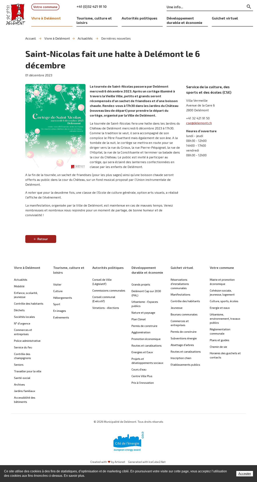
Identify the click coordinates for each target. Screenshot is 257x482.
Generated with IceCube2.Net (147, 462)
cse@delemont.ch (199, 123)
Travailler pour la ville (27, 371)
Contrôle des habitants (28, 303)
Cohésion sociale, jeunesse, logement (222, 292)
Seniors (18, 364)
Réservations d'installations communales (180, 284)
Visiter (57, 284)
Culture (58, 291)
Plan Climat (139, 319)
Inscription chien (181, 358)
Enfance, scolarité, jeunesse (26, 295)
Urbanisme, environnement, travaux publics (225, 318)
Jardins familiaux (24, 391)
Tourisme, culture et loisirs (94, 20)
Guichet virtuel (225, 18)
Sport (56, 304)
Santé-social (22, 378)
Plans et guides (219, 340)
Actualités (85, 38)
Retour (42, 239)
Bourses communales (184, 314)
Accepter (244, 473)
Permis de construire (144, 325)
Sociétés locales (24, 316)
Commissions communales (108, 290)
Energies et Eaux (142, 352)
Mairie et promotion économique (222, 282)
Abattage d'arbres (182, 345)
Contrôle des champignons (22, 356)
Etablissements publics (185, 364)
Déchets (19, 310)
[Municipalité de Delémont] (15, 14)
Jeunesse (177, 307)
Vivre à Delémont (46, 18)
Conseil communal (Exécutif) (103, 299)
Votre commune (45, 7)
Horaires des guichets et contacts (225, 355)
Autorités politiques (139, 18)
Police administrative (27, 340)
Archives (19, 384)
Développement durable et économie (184, 20)
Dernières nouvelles (116, 38)
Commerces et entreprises (23, 332)
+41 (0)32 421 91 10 (91, 6)
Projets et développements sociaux (147, 361)
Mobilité (19, 286)
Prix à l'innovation (143, 382)
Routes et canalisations (147, 345)
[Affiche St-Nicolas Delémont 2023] (55, 126)
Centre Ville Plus (142, 376)
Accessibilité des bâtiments (24, 399)
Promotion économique (146, 339)
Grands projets (141, 284)
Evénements (61, 317)
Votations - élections (105, 307)
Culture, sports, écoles (224, 301)
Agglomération (141, 332)
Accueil (30, 38)
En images (59, 310)
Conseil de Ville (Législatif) (102, 282)
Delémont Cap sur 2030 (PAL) (146, 293)
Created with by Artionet (107, 462)
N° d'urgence (22, 323)
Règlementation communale (220, 331)
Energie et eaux (220, 307)
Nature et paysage (143, 312)
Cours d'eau (139, 369)
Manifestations (180, 294)
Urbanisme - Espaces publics (145, 304)
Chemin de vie (218, 346)
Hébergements (62, 297)
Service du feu (23, 347)
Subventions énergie (184, 338)
